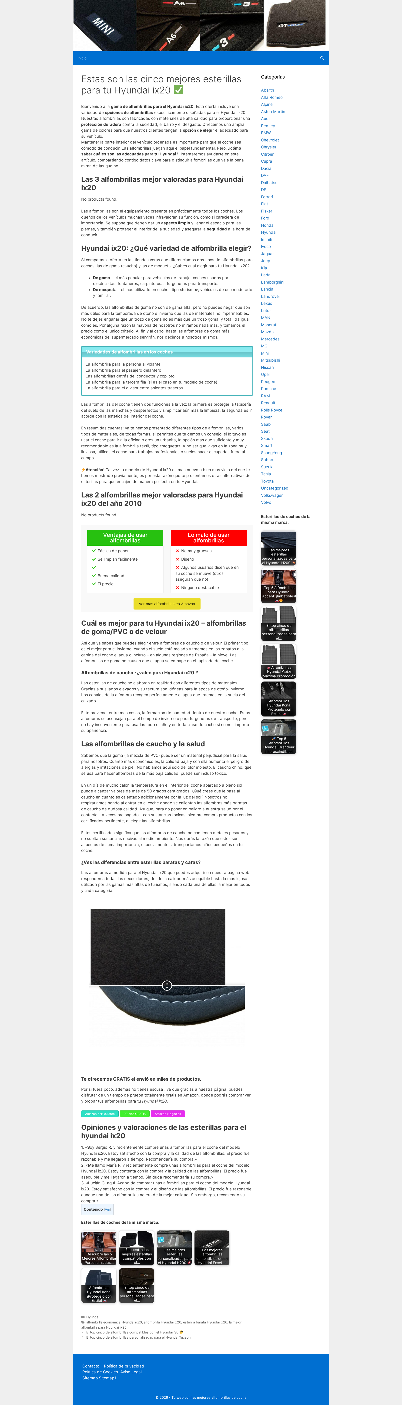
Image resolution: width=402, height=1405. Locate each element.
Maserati (269, 324)
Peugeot (269, 381)
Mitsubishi (270, 360)
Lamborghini (272, 282)
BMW (266, 132)
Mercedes (270, 339)
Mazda (267, 331)
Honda (267, 225)
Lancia (267, 289)
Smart (266, 445)
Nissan (267, 367)
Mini (265, 353)
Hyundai (92, 1317)
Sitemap (90, 1378)
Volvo (266, 502)
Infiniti (266, 239)
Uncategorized (274, 488)
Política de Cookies (100, 1372)
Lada (266, 275)
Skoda (267, 438)
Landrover (270, 296)
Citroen (268, 154)
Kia (264, 268)
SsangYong (271, 452)
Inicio (82, 58)
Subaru (268, 459)
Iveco (266, 246)
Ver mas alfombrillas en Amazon (167, 603)
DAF (265, 175)
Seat (265, 431)
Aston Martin (273, 111)
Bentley (268, 125)
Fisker (266, 211)
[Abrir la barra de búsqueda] (322, 58)
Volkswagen (272, 495)
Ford (265, 218)
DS (263, 189)
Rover (266, 417)
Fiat (264, 204)
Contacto (90, 1366)
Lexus (266, 303)
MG (264, 346)
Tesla (266, 474)
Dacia (266, 168)
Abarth (267, 90)
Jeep (265, 260)
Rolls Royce (271, 410)
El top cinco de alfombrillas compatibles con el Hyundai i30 (132, 1332)
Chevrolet (270, 140)
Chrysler (268, 147)
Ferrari (267, 197)
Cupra (266, 161)
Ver (107, 1209)
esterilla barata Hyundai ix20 (205, 1322)
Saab (266, 424)
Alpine (267, 104)
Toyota (267, 481)
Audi (265, 118)
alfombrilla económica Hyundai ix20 (114, 1322)
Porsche (268, 388)
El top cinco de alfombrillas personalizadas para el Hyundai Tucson (138, 1337)
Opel (265, 374)
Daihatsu (269, 182)
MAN (265, 317)
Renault (268, 403)
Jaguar (267, 253)
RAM (265, 396)
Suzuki (267, 467)
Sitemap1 (107, 1378)
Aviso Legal (131, 1372)
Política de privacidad (124, 1366)
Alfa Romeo (272, 97)
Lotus (266, 310)
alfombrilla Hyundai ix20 (162, 1322)
